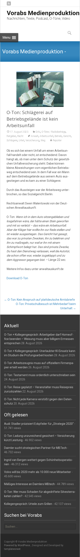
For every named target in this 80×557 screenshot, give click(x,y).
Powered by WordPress (17, 545)
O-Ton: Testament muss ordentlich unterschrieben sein (39, 375)
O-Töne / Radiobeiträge (53, 131)
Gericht (67, 136)
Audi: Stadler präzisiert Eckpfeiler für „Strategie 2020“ (39, 423)
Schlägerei (12, 140)
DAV (38, 131)
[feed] (9, 5)
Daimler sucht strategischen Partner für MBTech (35, 447)
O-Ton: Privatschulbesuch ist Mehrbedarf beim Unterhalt (46, 306)
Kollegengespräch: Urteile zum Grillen (28, 503)
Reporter (57, 140)
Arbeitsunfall (46, 136)
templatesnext (12, 549)
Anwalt (34, 136)
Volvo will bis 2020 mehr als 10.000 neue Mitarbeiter (37, 472)
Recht (20, 136)
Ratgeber (11, 136)
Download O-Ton (17, 278)
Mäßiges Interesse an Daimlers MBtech (29, 484)
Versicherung (32, 140)
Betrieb (58, 136)
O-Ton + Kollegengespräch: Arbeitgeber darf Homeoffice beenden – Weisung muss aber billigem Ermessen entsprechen (39, 339)
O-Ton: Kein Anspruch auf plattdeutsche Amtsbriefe (39, 299)
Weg (43, 140)
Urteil (21, 140)
